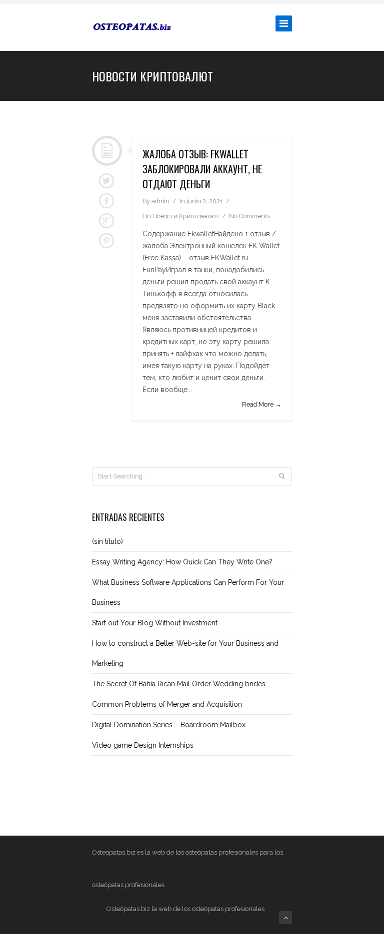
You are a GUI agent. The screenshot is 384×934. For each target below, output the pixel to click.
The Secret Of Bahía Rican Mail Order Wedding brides (179, 684)
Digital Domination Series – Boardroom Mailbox (169, 725)
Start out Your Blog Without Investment (155, 623)
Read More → (262, 404)
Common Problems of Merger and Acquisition (167, 704)
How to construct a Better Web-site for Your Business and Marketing (185, 653)
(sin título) (107, 541)
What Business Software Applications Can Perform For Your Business (188, 592)
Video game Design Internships (143, 745)
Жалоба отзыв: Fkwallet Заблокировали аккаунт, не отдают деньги (202, 168)
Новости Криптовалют (185, 216)
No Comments (249, 216)
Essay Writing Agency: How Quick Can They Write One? (182, 562)
